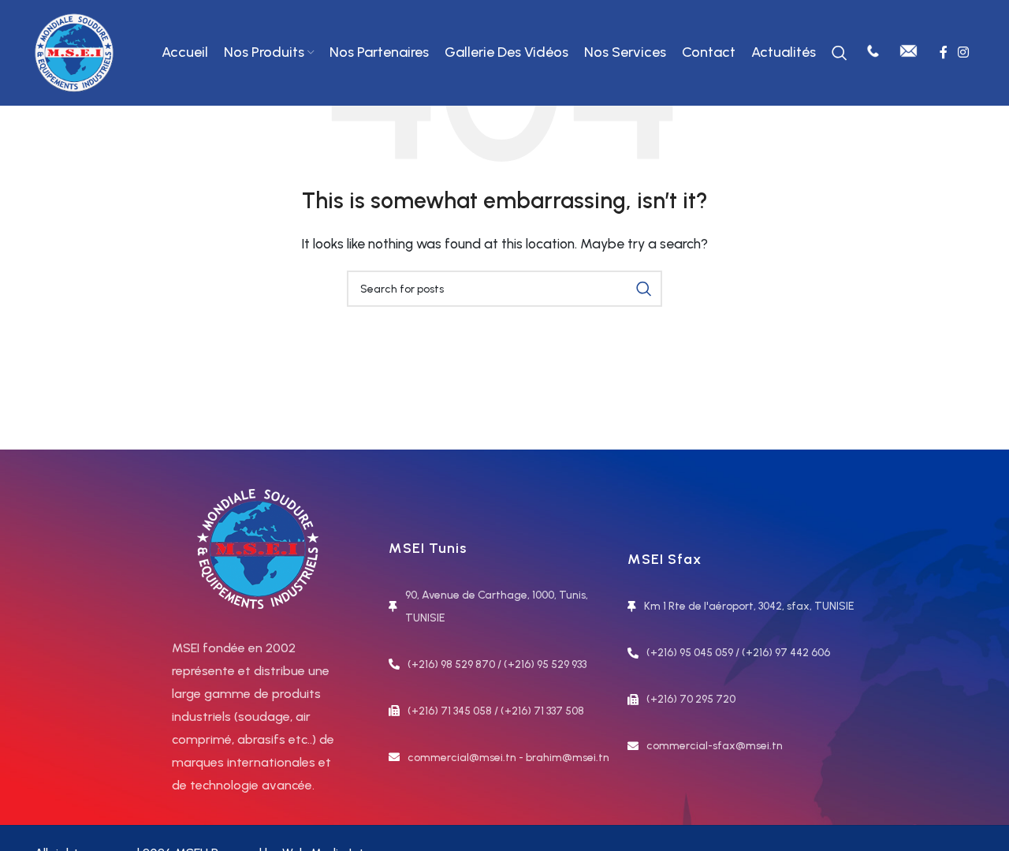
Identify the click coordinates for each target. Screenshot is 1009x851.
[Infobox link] (873, 53)
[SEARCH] (644, 289)
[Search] (839, 53)
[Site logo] (74, 51)
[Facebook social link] (943, 52)
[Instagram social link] (963, 52)
